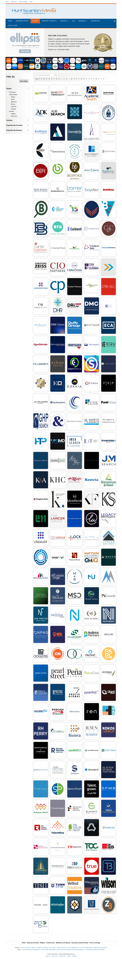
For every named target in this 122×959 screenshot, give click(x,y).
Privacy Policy (62, 956)
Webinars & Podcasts (63, 942)
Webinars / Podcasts (49, 21)
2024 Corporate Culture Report (48, 949)
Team (31, 1)
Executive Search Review (80, 942)
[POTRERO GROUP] (108, 673)
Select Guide (12, 25)
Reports (64, 21)
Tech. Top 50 (52, 947)
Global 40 (39, 947)
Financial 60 (45, 947)
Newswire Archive (22, 21)
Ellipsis (35, 21)
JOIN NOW (25, 51)
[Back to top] (119, 956)
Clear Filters (24, 81)
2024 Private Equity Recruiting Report (31, 949)
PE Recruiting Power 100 (73, 947)
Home (7, 1)
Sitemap (69, 956)
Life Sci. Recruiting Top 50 (86, 947)
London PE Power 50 (61, 947)
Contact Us (14, 1)
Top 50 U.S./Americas (26, 947)
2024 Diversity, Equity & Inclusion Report (95, 949)
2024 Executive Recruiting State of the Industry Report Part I (71, 949)
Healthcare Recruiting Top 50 (100, 947)
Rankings (82, 21)
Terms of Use (55, 956)
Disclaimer (74, 956)
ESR (73, 21)
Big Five (34, 947)
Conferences (95, 21)
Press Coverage (23, 1)
